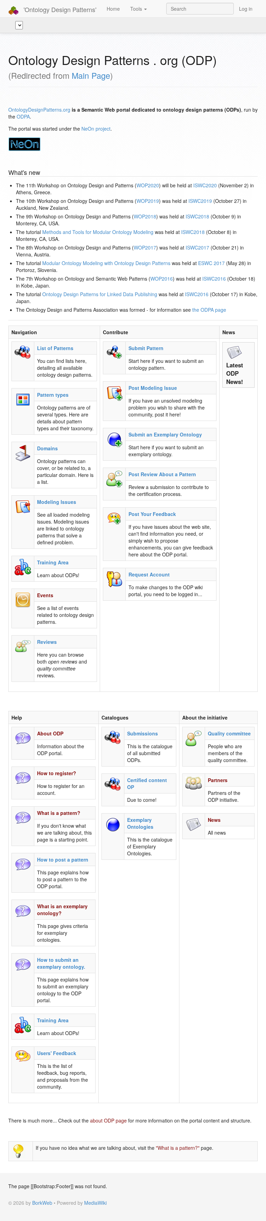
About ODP (50, 733)
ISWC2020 (205, 185)
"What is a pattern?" (178, 1147)
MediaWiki (95, 1202)
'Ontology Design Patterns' (59, 9)
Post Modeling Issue (152, 387)
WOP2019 (147, 200)
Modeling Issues (56, 501)
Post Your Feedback (152, 513)
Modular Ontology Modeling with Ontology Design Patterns (106, 263)
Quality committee (229, 733)
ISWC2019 (200, 200)
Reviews (47, 641)
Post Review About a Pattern (162, 474)
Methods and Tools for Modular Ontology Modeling (97, 231)
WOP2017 (145, 247)
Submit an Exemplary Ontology (165, 434)
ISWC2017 (197, 247)
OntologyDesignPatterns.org (39, 109)
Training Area (53, 562)
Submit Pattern (145, 348)
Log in (245, 8)
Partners (218, 780)
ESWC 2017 (211, 263)
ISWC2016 (214, 278)
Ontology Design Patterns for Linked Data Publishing (99, 294)
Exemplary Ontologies (140, 823)
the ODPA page (209, 309)
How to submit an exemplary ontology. (61, 963)
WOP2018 (145, 216)
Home (113, 8)
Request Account (149, 574)
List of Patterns (55, 348)
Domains (47, 448)
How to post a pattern (62, 859)
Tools (136, 8)
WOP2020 (147, 185)
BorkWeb (42, 1202)
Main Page (91, 75)
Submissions (142, 733)
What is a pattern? (58, 812)
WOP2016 (161, 278)
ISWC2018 (197, 216)
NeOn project (95, 128)
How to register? (56, 773)
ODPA (23, 116)
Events (45, 595)
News (214, 819)
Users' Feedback (56, 1053)
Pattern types (53, 394)
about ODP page (108, 1120)
